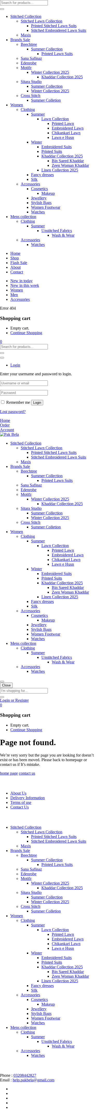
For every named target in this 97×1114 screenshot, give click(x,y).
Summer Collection (47, 49)
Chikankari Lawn (66, 133)
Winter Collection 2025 (50, 72)
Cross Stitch (30, 95)
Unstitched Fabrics (56, 230)
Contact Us (19, 807)
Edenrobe (28, 63)
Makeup (48, 193)
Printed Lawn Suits (57, 53)
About (15, 267)
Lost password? (13, 411)
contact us (27, 773)
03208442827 (24, 1075)
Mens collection (23, 216)
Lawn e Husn (63, 137)
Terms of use (20, 802)
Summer (38, 114)
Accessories (30, 184)
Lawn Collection (55, 119)
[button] (1, 341)
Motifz (26, 67)
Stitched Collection (25, 16)
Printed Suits (51, 151)
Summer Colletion (46, 100)
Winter (36, 142)
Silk (34, 179)
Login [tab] (15, 365)
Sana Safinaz (31, 58)
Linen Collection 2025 (59, 170)
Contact (16, 272)
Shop (14, 258)
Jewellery (39, 198)
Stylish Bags (41, 202)
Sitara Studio (31, 81)
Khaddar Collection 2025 (62, 77)
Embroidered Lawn (68, 128)
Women (16, 105)
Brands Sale (20, 40)
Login (37, 403)
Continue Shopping (26, 333)
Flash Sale (18, 262)
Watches (38, 212)
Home (15, 253)
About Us (18, 793)
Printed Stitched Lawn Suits (54, 26)
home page (9, 773)
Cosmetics (39, 188)
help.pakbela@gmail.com (33, 1080)
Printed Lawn (63, 123)
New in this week (24, 285)
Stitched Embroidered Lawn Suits (58, 30)
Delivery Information (27, 798)
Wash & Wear (63, 235)
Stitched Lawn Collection (41, 21)
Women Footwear (45, 207)
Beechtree (29, 44)
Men (14, 295)
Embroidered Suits (56, 147)
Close (6, 685)
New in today (21, 281)
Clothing (28, 109)
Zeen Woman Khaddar (70, 165)
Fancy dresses (42, 175)
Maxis (26, 35)
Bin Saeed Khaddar (68, 161)
